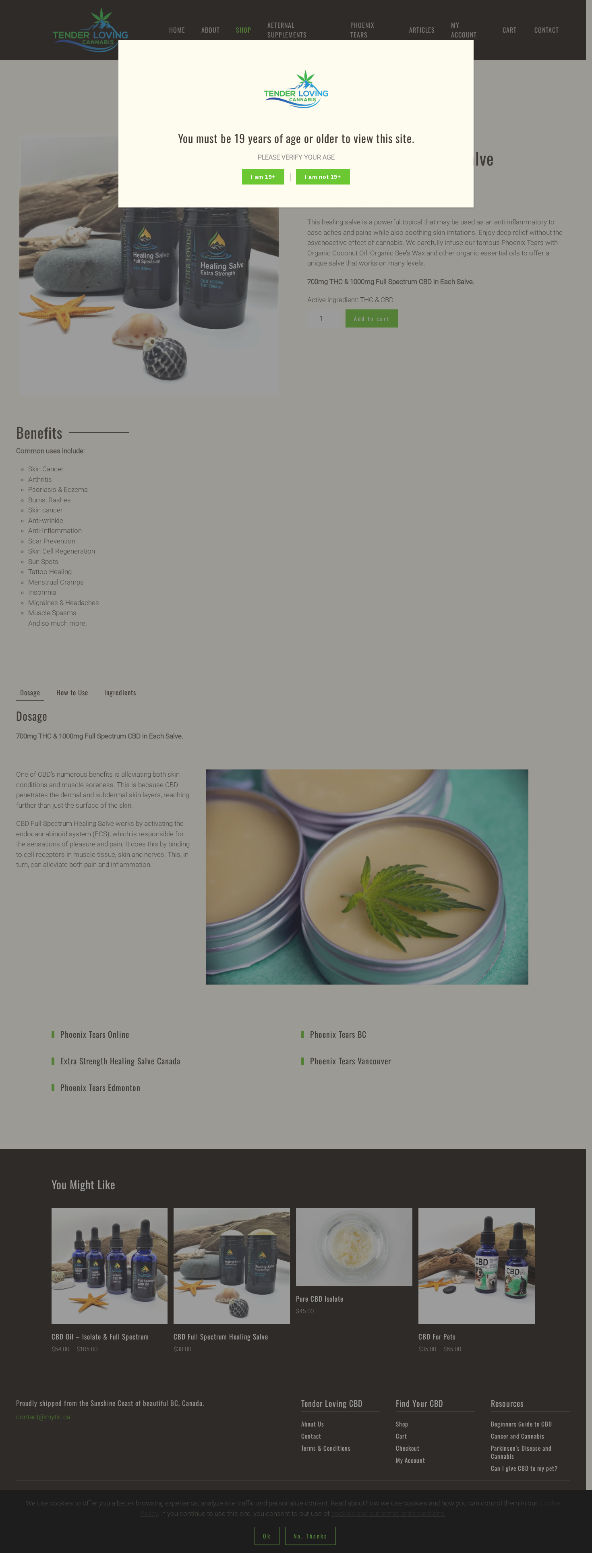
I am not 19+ (323, 177)
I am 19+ (263, 177)
